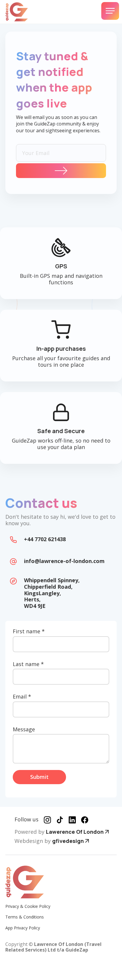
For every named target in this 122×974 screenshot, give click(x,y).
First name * (29, 631)
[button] (110, 11)
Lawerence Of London (75, 831)
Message (24, 729)
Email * (22, 697)
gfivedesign (68, 840)
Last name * (28, 664)
